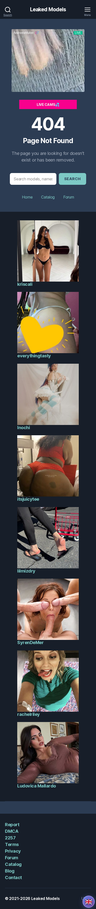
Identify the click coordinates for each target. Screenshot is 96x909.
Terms (12, 844)
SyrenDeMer (30, 642)
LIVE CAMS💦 (48, 104)
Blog (9, 870)
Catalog (48, 197)
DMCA (11, 831)
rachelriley (28, 714)
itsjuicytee (28, 499)
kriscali (24, 284)
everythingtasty (34, 355)
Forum (68, 197)
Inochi (23, 427)
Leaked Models (48, 9)
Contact (13, 877)
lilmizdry (26, 570)
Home (27, 197)
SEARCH (72, 178)
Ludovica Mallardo (36, 785)
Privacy (13, 851)
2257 (10, 837)
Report (12, 824)
